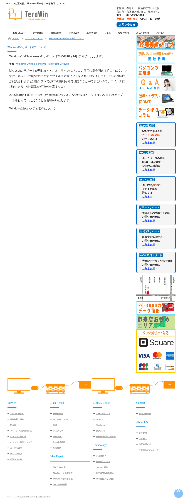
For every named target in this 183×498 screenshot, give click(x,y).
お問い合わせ (145, 413)
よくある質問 (142, 32)
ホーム (15, 38)
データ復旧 (38, 32)
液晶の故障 (56, 32)
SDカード (57, 436)
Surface (99, 419)
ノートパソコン (103, 413)
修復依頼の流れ (17, 419)
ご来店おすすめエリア (149, 450)
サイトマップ (16, 454)
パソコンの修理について (21, 442)
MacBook (100, 425)
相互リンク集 (16, 459)
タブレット (101, 431)
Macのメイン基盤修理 (63, 473)
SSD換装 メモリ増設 (105, 479)
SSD (55, 425)
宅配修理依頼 (145, 444)
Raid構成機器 (59, 442)
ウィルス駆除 (102, 467)
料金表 (13, 425)
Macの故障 (74, 32)
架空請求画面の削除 (105, 473)
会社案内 (143, 433)
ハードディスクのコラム (21, 431)
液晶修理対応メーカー (106, 436)
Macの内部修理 (60, 484)
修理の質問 (123, 32)
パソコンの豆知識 (18, 436)
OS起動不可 (101, 456)
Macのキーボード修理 (63, 479)
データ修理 (58, 413)
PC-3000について (61, 419)
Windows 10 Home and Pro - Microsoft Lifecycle (42, 63)
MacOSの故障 (59, 467)
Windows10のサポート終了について (66, 38)
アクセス (160, 32)
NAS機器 (57, 448)
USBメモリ (58, 431)
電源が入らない (103, 461)
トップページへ (17, 413)
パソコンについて (34, 38)
